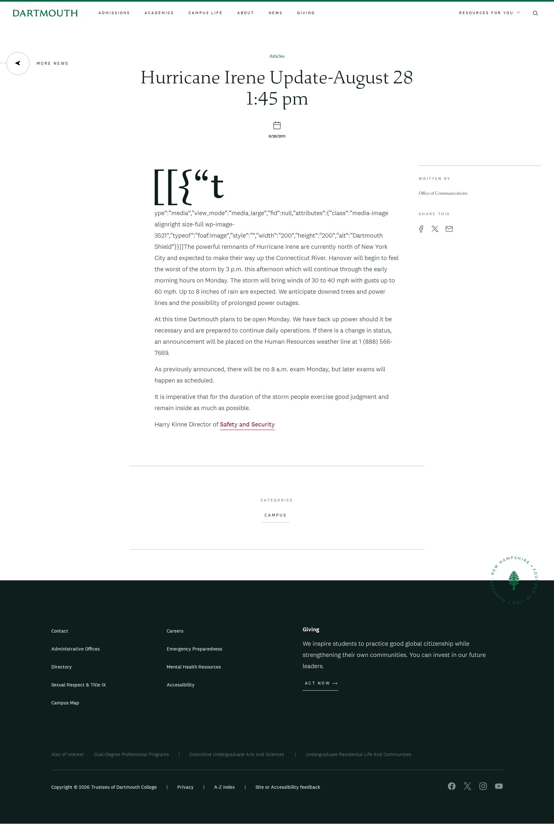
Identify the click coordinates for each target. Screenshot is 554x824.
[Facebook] (452, 788)
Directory (61, 667)
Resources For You (486, 12)
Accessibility (181, 685)
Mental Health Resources (194, 667)
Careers (175, 631)
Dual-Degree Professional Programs (131, 754)
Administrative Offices (75, 649)
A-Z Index (224, 787)
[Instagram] (483, 788)
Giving (306, 12)
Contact (59, 631)
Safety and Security (247, 424)
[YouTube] (499, 788)
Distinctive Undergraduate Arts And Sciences (237, 754)
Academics (159, 12)
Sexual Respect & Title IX (78, 685)
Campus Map (65, 703)
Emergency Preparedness (194, 649)
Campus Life (206, 12)
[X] (467, 788)
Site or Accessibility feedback (288, 787)
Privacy (185, 787)
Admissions (114, 12)
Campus (275, 515)
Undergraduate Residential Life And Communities (358, 754)
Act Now (317, 683)
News (276, 12)
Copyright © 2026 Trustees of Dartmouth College (104, 787)
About (245, 12)
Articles (277, 56)
